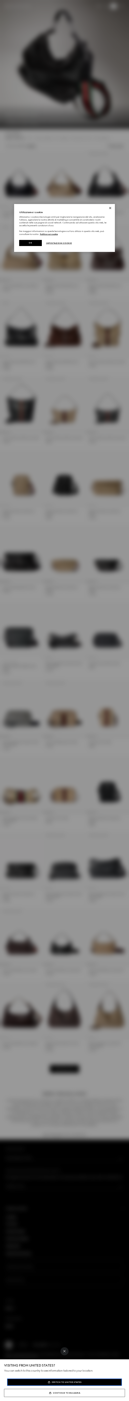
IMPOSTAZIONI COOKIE (59, 243)
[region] (64, 228)
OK (30, 243)
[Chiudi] (110, 208)
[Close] (64, 1351)
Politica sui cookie (49, 234)
